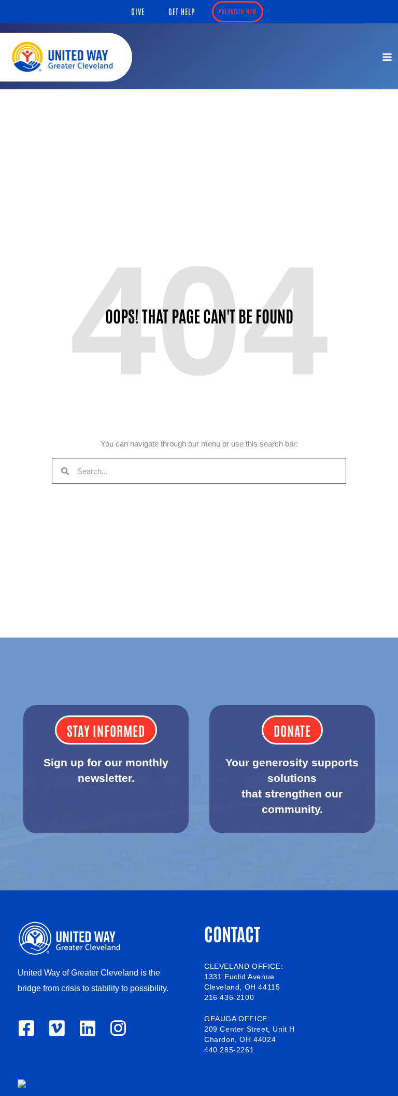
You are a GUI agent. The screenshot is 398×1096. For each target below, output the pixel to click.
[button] (137, 11)
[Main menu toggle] (387, 57)
